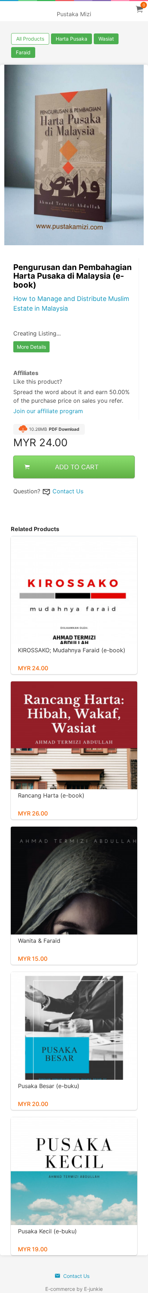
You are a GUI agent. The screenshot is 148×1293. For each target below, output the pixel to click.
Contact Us (67, 491)
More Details (31, 347)
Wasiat (106, 39)
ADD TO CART (77, 467)
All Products (30, 39)
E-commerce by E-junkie (74, 1289)
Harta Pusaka (71, 39)
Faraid (23, 52)
